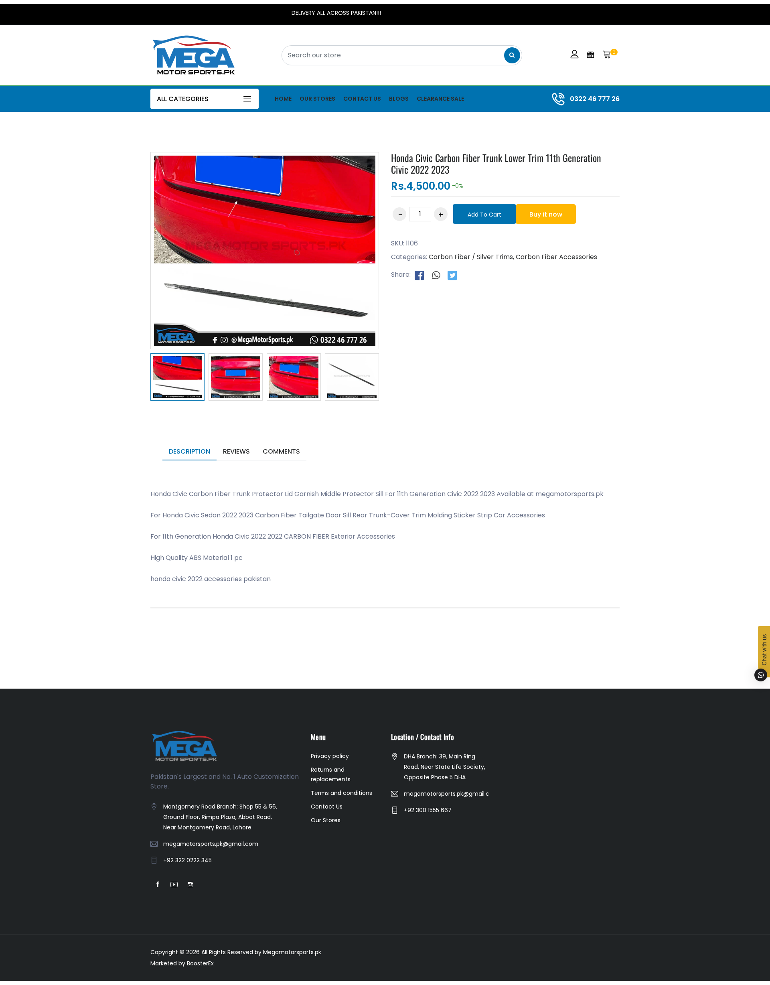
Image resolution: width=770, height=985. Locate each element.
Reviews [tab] (236, 451)
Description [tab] (189, 451)
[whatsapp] (436, 275)
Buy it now (545, 214)
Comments (281, 451)
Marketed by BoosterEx (182, 963)
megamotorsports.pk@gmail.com (210, 844)
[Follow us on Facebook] (419, 275)
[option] (177, 378)
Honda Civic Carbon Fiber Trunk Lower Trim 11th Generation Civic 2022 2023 (496, 163)
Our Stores (317, 99)
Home (283, 99)
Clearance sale (440, 99)
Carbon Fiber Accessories (556, 256)
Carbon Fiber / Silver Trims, (471, 256)
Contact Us (362, 99)
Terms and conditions (341, 793)
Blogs (399, 99)
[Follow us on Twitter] (452, 275)
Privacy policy (330, 756)
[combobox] (402, 55)
